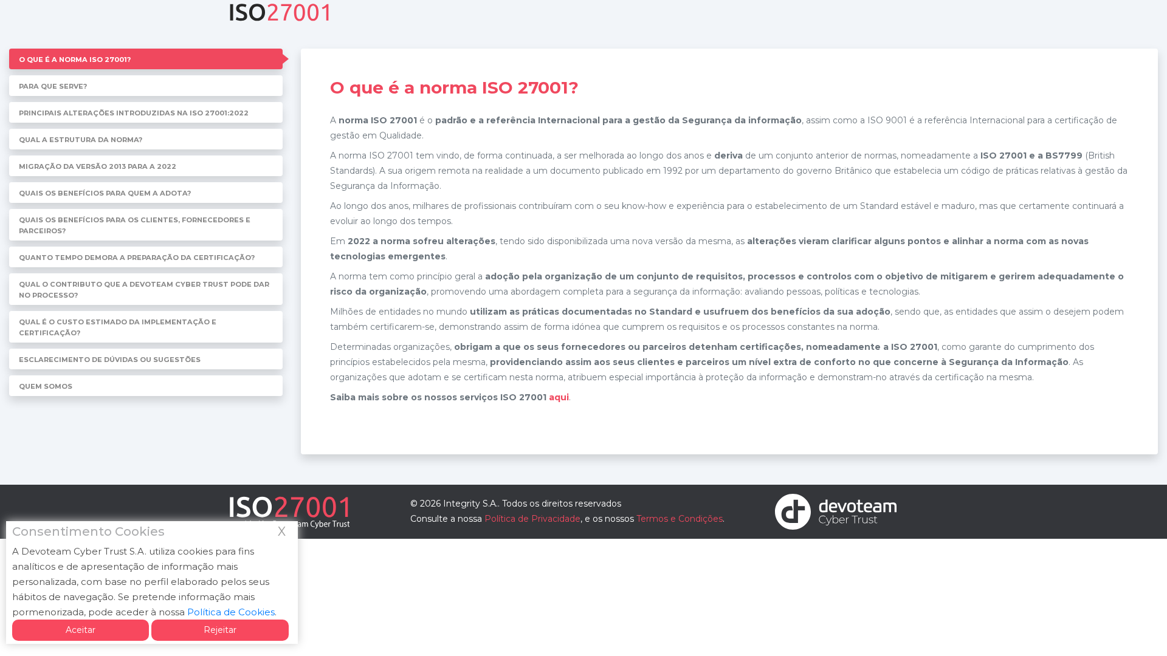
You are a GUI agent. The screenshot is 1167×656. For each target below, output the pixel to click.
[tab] (146, 59)
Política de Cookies (231, 612)
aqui (559, 397)
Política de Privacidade (532, 518)
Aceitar (80, 629)
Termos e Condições (679, 518)
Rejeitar (220, 629)
